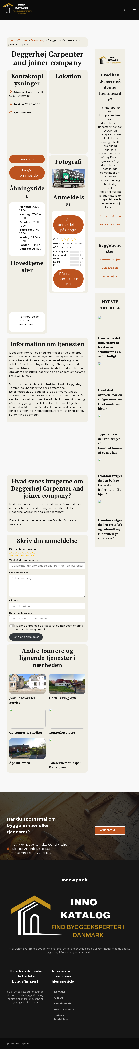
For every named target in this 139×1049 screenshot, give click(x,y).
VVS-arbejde (110, 267)
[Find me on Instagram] (113, 216)
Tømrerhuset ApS (62, 732)
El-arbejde (110, 276)
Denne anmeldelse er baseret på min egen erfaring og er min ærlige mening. (49, 627)
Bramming (38, 40)
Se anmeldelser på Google (68, 225)
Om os (58, 997)
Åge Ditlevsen (19, 763)
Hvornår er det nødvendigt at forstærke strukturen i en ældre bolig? (109, 347)
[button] (124, 10)
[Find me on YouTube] (120, 216)
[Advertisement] (27, 136)
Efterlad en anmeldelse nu (68, 279)
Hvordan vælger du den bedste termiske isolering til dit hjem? (110, 485)
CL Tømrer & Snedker (25, 732)
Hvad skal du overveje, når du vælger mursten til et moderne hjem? (110, 399)
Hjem (12, 40)
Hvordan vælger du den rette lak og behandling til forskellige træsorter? (110, 529)
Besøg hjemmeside (27, 172)
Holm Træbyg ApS (62, 698)
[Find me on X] (106, 216)
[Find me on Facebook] (99, 216)
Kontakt (59, 991)
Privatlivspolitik (64, 1009)
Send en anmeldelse (26, 637)
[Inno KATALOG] (18, 10)
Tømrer (23, 40)
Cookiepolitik (63, 1003)
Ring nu (27, 159)
